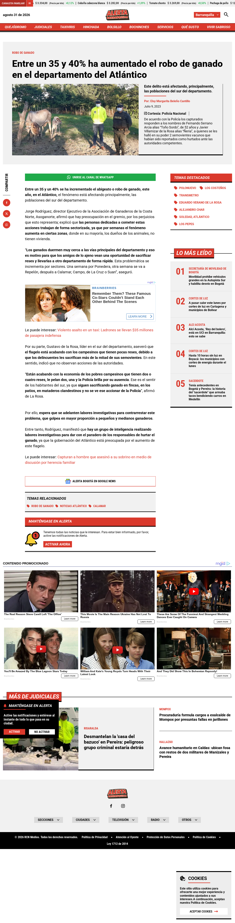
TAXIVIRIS (67, 27)
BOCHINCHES (139, 27)
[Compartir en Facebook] (6, 202)
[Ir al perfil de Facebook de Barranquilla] (111, 806)
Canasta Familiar (13, 3)
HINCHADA (91, 27)
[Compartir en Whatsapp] (6, 224)
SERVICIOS (165, 27)
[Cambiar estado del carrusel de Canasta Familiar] (29, 3)
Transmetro (189, 195)
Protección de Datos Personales (166, 837)
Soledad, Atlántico (194, 217)
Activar (14, 731)
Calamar (99, 506)
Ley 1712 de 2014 (117, 843)
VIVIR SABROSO (218, 27)
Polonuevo (187, 188)
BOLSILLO (114, 27)
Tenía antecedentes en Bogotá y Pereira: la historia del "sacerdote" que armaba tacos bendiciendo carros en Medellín (207, 392)
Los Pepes (186, 224)
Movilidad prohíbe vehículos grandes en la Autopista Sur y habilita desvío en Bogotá (207, 280)
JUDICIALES (43, 27)
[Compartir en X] (6, 213)
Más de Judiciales (34, 696)
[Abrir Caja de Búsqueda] (226, 15)
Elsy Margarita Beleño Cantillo (170, 101)
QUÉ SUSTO (190, 27)
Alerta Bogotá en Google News (94, 481)
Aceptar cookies (201, 911)
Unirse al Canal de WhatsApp (93, 177)
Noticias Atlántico (73, 506)
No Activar (42, 732)
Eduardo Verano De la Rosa (200, 202)
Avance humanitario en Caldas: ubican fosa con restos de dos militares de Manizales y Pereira (194, 752)
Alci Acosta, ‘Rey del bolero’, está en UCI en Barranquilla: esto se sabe (207, 332)
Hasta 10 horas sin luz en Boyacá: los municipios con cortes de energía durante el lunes (207, 361)
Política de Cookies (203, 902)
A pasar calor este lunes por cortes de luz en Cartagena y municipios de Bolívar (207, 306)
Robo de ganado (42, 506)
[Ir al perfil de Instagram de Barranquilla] (123, 806)
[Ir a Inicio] (117, 14)
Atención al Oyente (127, 837)
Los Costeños (215, 188)
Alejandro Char (191, 209)
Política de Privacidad (95, 837)
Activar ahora (57, 544)
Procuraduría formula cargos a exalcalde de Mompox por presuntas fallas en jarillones (195, 717)
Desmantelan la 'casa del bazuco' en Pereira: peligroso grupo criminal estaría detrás (114, 742)
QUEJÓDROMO (15, 27)
